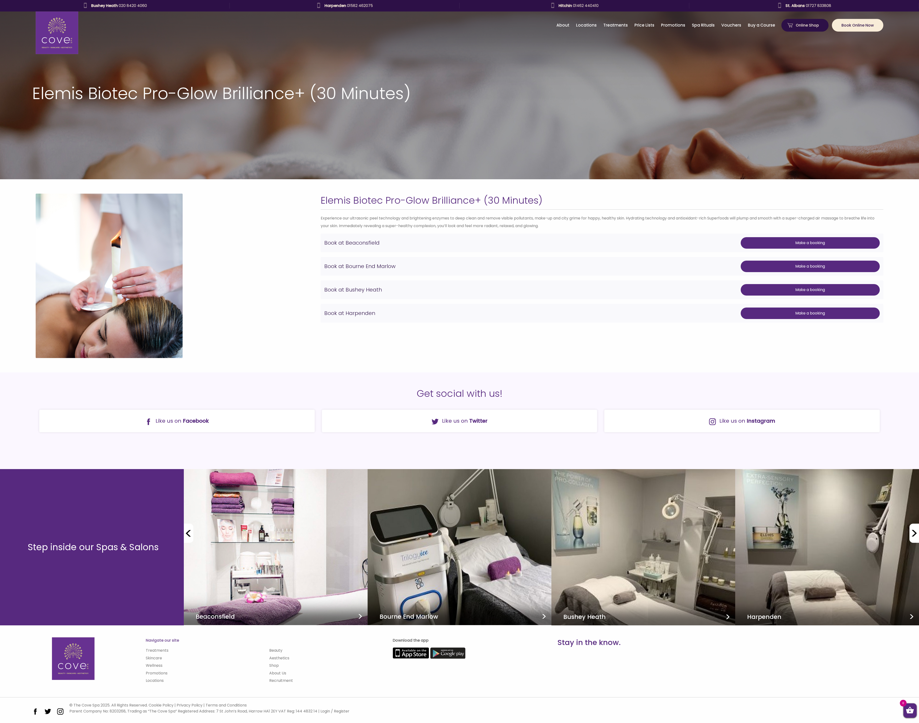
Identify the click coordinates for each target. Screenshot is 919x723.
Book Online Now (857, 25)
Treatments (615, 25)
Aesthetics (279, 658)
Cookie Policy (161, 705)
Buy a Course (761, 25)
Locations (586, 25)
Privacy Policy (189, 705)
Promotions (673, 25)
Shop (274, 665)
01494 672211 (578, 5)
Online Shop (807, 25)
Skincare (154, 658)
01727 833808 (349, 5)
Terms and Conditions (226, 705)
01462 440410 (119, 5)
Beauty (275, 650)
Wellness (154, 665)
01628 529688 (808, 5)
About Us (277, 673)
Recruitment (281, 680)
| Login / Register (333, 711)
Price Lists (644, 25)
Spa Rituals (703, 25)
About (562, 25)
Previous (188, 533)
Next (914, 533)
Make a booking (810, 243)
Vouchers (731, 25)
